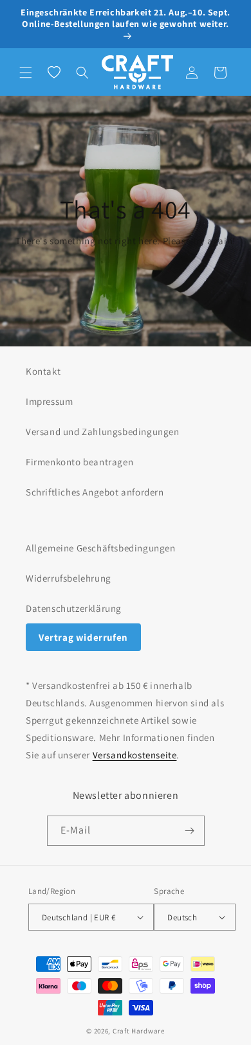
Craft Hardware (139, 1030)
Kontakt (43, 371)
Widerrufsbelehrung (68, 578)
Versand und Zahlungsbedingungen (103, 431)
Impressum (49, 401)
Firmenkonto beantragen (79, 462)
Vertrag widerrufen (83, 637)
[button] (26, 72)
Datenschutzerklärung (74, 608)
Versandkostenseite (135, 755)
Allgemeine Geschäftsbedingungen (101, 548)
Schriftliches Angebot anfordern (95, 492)
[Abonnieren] (190, 831)
